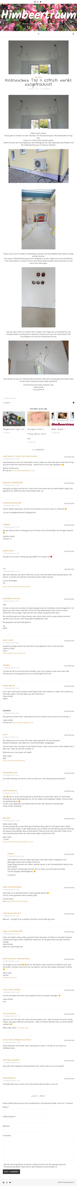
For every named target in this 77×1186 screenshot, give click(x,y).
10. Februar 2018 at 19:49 (11, 1042)
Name (6, 1107)
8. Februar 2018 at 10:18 (11, 821)
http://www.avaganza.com (22, 722)
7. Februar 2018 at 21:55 (11, 688)
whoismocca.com (10, 977)
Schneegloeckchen (12, 503)
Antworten (69, 457)
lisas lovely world (12, 989)
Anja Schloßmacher (12, 931)
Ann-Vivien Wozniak (12, 887)
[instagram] (38, 2)
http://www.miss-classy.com (14, 653)
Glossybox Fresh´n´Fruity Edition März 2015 (36, 434)
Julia (5, 734)
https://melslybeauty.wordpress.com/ (18, 842)
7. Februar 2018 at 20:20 (11, 643)
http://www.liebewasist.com (23, 470)
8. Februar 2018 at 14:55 (11, 889)
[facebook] (35, 2)
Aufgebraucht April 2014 (14, 429)
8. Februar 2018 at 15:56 (11, 916)
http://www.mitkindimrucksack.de (16, 586)
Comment (7, 1135)
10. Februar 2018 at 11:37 (11, 1016)
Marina (6, 665)
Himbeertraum (38, 15)
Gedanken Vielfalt (12, 598)
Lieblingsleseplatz (12, 913)
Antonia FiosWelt (11, 1060)
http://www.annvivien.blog (17, 901)
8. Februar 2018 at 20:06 (11, 992)
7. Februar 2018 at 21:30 (11, 668)
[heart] (40, 2)
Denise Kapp (8, 551)
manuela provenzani (13, 482)
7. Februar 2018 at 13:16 (11, 505)
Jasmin (7, 403)
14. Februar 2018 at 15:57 (11, 1080)
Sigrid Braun (9, 685)
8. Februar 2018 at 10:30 (16, 856)
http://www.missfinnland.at (14, 760)
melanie (7, 818)
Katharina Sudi (10, 772)
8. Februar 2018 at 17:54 (11, 934)
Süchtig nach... (10, 1013)
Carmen (6, 524)
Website (6, 1126)
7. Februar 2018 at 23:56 (11, 713)
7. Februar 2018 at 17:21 (11, 601)
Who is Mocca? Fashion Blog (16, 959)
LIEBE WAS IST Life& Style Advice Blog (20, 456)
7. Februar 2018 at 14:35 (11, 527)
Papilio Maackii (10, 790)
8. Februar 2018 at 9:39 (10, 775)
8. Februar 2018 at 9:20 (10, 737)
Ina (4, 569)
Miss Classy (8, 640)
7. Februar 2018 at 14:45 (11, 553)
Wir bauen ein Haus (10, 398)
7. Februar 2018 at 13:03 (11, 459)
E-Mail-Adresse (9, 1116)
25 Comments (45, 89)
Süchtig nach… (24, 1028)
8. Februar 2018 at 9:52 (10, 793)
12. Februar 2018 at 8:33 (11, 1063)
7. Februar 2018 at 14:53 (11, 571)
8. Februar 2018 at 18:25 (11, 961)
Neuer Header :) (58, 429)
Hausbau (38, 77)
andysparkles (9, 1078)
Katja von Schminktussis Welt (17, 1040)
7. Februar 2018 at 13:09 (11, 485)
